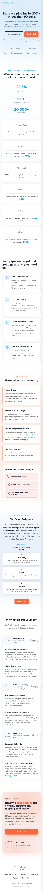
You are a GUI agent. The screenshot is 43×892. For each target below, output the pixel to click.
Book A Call (26, 878)
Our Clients (24, 875)
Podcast (16, 878)
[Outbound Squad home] (9, 4)
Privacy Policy (15, 883)
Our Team (34, 875)
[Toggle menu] (39, 4)
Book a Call (31, 34)
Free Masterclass (11, 875)
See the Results (14, 34)
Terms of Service (27, 883)
